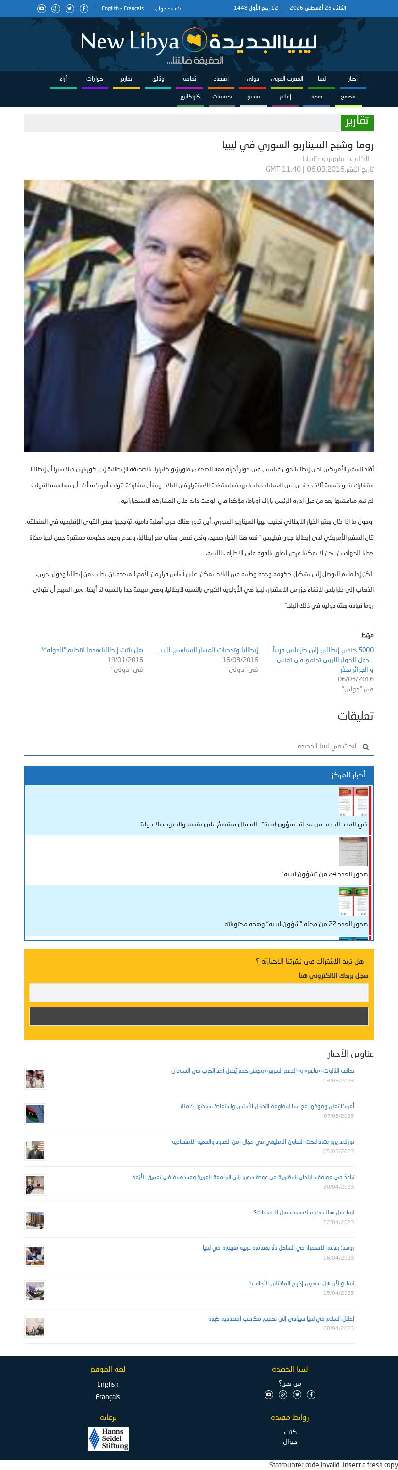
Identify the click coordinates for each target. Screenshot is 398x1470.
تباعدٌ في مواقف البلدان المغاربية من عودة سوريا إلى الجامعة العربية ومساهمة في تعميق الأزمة (243, 1177)
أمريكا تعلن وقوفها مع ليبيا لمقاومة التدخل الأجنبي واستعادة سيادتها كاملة (267, 1107)
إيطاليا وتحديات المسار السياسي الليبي (205, 650)
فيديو (253, 97)
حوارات (94, 79)
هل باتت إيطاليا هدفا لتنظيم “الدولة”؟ (91, 650)
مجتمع (348, 97)
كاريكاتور (190, 97)
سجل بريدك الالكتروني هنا (334, 975)
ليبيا (322, 79)
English (110, 9)
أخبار (353, 79)
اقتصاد (221, 79)
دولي (253, 79)
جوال (160, 9)
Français (134, 9)
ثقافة (189, 79)
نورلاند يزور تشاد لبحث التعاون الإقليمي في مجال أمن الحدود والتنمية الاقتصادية (263, 1142)
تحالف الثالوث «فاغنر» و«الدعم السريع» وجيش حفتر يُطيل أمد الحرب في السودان (262, 1071)
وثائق (158, 79)
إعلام (285, 97)
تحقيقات (222, 97)
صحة (316, 97)
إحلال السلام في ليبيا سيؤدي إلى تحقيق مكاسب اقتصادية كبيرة (281, 1319)
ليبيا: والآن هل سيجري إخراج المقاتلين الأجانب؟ (301, 1284)
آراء (63, 79)
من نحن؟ (290, 1383)
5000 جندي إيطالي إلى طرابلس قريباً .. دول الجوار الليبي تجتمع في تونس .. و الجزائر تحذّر (323, 660)
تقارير (126, 79)
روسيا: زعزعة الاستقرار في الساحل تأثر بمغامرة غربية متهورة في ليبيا (278, 1248)
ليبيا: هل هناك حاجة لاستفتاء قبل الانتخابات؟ (304, 1213)
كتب (176, 9)
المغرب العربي (287, 79)
